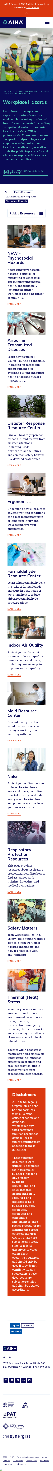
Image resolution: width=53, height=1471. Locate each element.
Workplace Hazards (16, 201)
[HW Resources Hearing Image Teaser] (26, 759)
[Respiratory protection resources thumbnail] (26, 832)
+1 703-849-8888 (41, 1366)
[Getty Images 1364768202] (26, 980)
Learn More (32, 7)
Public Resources (23, 192)
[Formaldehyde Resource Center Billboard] (26, 554)
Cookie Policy (20, 1464)
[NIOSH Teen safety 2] (26, 910)
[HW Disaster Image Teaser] (26, 406)
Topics (15, 1325)
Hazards (16, 1331)
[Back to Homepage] (13, 22)
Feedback (44, 1460)
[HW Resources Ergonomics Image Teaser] (26, 484)
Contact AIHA (31, 1460)
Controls (27, 1325)
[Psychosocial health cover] (26, 236)
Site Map (8, 1464)
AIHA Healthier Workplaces (21, 196)
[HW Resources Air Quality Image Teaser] (26, 627)
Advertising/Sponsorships (28, 1457)
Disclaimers (18, 1460)
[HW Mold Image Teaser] (26, 693)
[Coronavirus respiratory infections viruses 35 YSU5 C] (26, 323)
